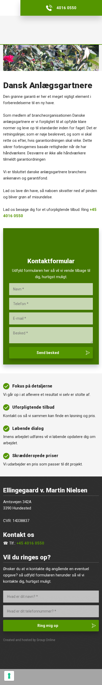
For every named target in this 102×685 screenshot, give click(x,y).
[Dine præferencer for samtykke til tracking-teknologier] (9, 676)
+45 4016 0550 (30, 543)
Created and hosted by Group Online (29, 640)
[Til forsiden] (51, 30)
